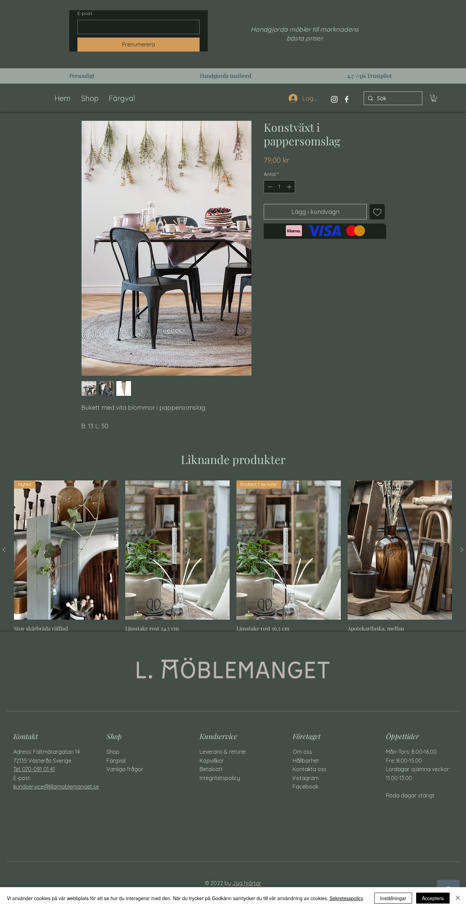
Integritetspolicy (220, 778)
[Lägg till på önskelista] (377, 211)
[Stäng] (458, 898)
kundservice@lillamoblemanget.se (56, 786)
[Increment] (289, 187)
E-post (84, 13)
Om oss (302, 751)
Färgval (116, 760)
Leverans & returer (223, 751)
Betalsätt (211, 769)
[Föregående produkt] (4, 550)
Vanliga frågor (124, 769)
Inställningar (393, 898)
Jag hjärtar (246, 883)
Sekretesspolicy (346, 898)
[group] (233, 561)
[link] (434, 98)
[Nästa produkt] (462, 550)
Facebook (305, 786)
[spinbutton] (279, 187)
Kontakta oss (309, 769)
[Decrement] (269, 187)
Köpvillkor (212, 760)
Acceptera (433, 898)
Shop (112, 751)
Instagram (306, 778)
